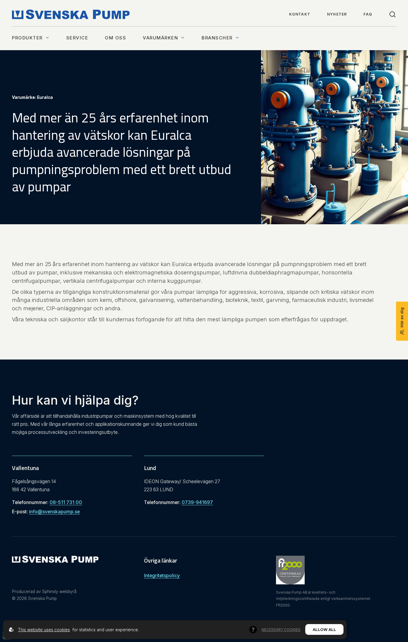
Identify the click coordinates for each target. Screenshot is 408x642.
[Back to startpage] (71, 14)
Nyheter (337, 14)
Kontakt (299, 14)
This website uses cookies (44, 629)
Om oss (115, 38)
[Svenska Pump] (55, 561)
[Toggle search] (392, 14)
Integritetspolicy (162, 575)
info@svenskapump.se (54, 511)
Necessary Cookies (281, 629)
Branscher (217, 38)
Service (77, 38)
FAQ (367, 14)
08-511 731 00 (66, 502)
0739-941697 (197, 502)
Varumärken (160, 38)
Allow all (324, 629)
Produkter (27, 38)
